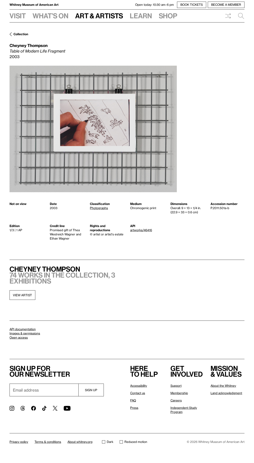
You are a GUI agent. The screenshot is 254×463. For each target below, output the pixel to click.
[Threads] (22, 408)
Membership (179, 393)
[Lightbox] (93, 129)
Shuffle (228, 16)
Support (176, 385)
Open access (19, 337)
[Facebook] (33, 408)
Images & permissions (25, 333)
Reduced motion (135, 442)
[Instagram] (11, 408)
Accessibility (138, 385)
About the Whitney (223, 385)
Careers (176, 400)
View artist (22, 295)
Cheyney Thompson (29, 45)
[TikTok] (44, 408)
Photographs (99, 208)
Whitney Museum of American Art (34, 4)
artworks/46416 (141, 230)
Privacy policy (19, 442)
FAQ (133, 400)
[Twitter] (55, 408)
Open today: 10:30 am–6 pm (154, 4)
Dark (110, 442)
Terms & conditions (48, 442)
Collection (20, 34)
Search (239, 16)
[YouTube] (67, 408)
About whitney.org (79, 442)
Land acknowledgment (226, 393)
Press (134, 407)
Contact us (137, 393)
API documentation (23, 329)
